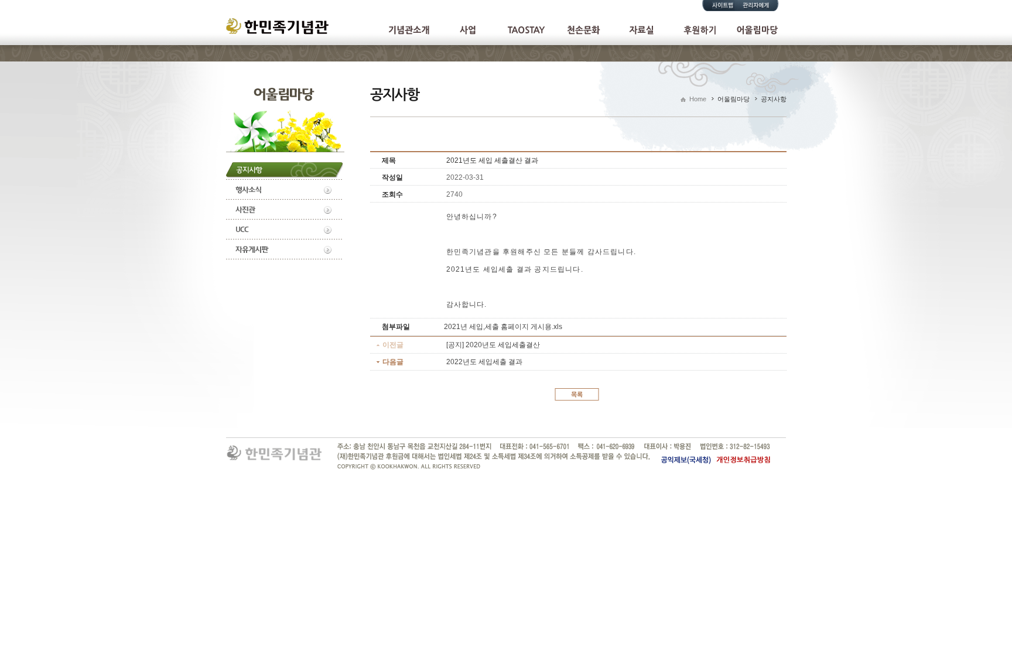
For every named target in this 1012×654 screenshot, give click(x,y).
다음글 (393, 362)
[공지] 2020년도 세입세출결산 (493, 345)
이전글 (393, 345)
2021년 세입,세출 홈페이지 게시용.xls (503, 327)
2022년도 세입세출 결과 (484, 362)
